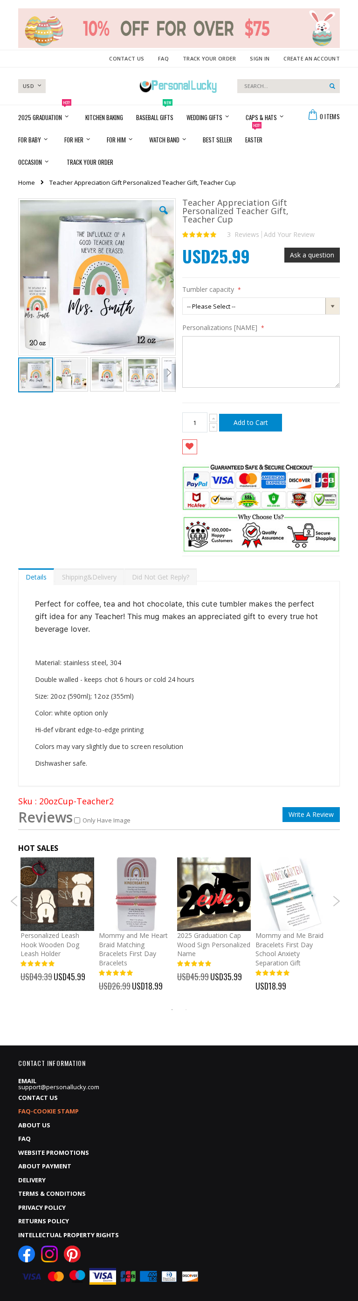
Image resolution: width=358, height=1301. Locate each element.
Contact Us (126, 58)
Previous (14, 901)
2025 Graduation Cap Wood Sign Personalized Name (213, 944)
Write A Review (311, 814)
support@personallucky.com (58, 1087)
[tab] (36, 575)
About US (34, 1125)
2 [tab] (186, 1009)
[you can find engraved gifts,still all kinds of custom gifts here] (178, 86)
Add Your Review (289, 234)
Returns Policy (43, 1221)
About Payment (44, 1166)
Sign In (259, 58)
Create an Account (311, 58)
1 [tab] (172, 1009)
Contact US (38, 1097)
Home (26, 182)
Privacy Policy (42, 1207)
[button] (163, 217)
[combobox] (288, 86)
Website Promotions (53, 1152)
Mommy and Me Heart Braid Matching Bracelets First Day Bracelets (133, 949)
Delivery (32, 1180)
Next (336, 901)
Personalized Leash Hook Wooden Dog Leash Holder (50, 944)
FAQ (163, 58)
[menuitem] (90, 161)
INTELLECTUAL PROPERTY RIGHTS (68, 1235)
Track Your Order (209, 58)
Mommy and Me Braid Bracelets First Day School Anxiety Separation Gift (289, 949)
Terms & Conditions (52, 1193)
